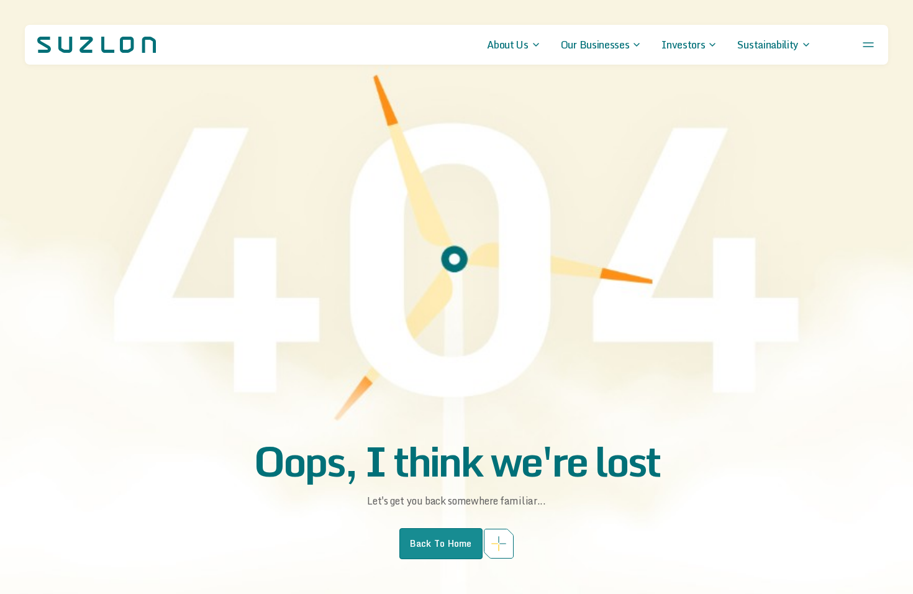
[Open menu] (868, 44)
